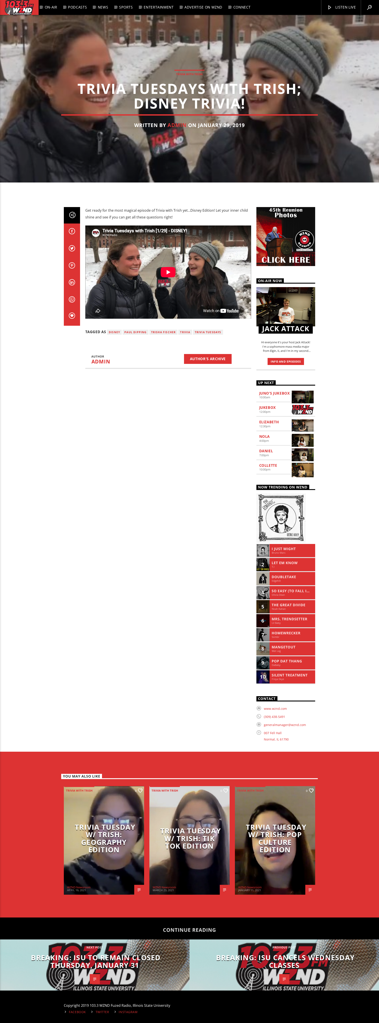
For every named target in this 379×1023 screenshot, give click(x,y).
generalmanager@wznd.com (285, 725)
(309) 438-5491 (274, 717)
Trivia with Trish (189, 74)
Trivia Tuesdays (208, 332)
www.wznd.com (275, 708)
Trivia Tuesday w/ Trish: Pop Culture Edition (276, 838)
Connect (241, 7)
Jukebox (267, 407)
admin (177, 125)
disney (114, 332)
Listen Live (345, 7)
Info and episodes (286, 361)
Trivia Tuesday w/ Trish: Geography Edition (105, 838)
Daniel (266, 451)
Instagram (128, 1012)
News (103, 7)
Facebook (77, 1012)
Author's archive (208, 358)
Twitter (102, 1012)
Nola (264, 436)
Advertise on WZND (203, 7)
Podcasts (77, 7)
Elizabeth (269, 422)
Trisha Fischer (163, 332)
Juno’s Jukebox (274, 393)
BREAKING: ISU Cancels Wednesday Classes (285, 961)
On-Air (51, 7)
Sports (126, 7)
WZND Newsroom (79, 887)
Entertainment (158, 7)
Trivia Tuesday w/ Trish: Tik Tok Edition (190, 838)
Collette (268, 465)
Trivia (185, 332)
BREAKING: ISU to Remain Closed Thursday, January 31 (96, 961)
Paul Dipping (135, 332)
